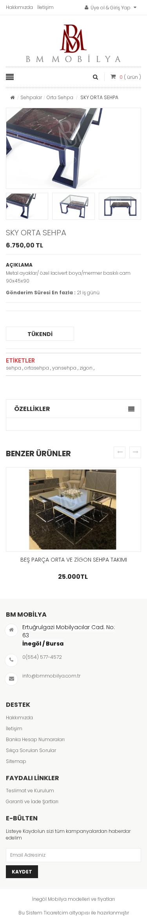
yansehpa (64, 368)
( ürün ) (130, 77)
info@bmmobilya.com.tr (51, 675)
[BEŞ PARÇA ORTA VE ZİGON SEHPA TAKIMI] (73, 509)
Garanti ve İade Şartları (32, 801)
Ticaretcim (56, 912)
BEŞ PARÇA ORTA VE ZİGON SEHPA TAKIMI (73, 560)
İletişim (45, 7)
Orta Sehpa (60, 97)
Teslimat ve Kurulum (30, 790)
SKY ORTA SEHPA (36, 232)
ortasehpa (36, 368)
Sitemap (16, 761)
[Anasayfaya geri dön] (12, 97)
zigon (86, 368)
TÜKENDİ (40, 334)
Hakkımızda (19, 7)
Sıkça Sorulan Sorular (31, 750)
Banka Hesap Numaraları (35, 739)
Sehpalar (31, 97)
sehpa (13, 368)
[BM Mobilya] (74, 41)
